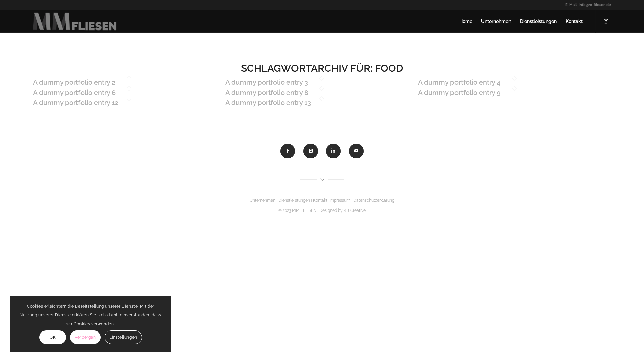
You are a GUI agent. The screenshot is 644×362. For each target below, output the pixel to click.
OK (53, 337)
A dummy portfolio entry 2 (74, 82)
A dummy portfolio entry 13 (268, 103)
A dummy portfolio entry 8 (266, 92)
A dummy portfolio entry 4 (459, 82)
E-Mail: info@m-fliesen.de (588, 5)
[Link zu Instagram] (606, 21)
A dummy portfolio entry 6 (74, 92)
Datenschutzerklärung (373, 200)
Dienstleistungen (294, 200)
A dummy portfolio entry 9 (459, 92)
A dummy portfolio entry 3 (266, 82)
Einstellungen (123, 337)
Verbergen (85, 337)
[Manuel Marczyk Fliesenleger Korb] (75, 21)
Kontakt (320, 200)
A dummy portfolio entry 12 (75, 103)
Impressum (340, 200)
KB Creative (355, 210)
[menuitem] (466, 21)
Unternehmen (262, 200)
